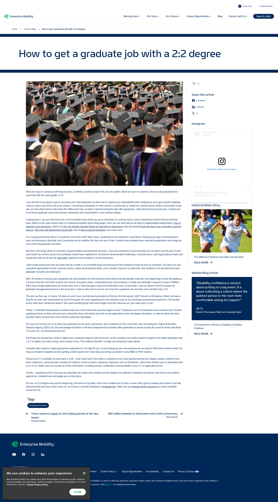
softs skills (62, 258)
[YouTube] (14, 454)
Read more (201, 262)
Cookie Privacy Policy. (37, 484)
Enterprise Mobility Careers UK (208, 202)
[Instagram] (33, 454)
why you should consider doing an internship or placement (93, 226)
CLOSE (77, 492)
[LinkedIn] (42, 454)
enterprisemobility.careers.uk (239, 202)
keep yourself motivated (93, 230)
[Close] (84, 473)
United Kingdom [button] (266, 6)
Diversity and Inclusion (38, 405)
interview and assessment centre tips (53, 230)
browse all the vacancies (145, 386)
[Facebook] (23, 454)
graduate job (109, 386)
